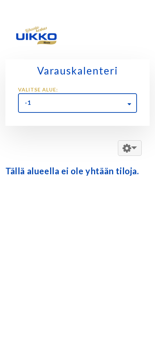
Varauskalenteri (77, 70)
